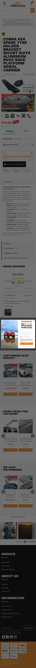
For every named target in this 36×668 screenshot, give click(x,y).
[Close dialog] (34, 321)
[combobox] (21, 337)
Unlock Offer (26, 343)
